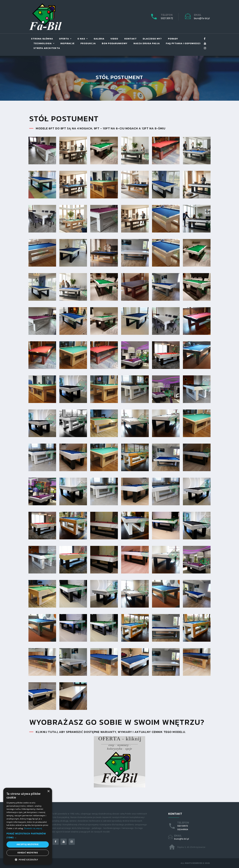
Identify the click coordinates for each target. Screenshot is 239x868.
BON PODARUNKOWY (114, 43)
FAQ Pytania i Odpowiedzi (183, 43)
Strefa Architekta (46, 48)
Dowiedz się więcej (33, 828)
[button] (28, 835)
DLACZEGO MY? (152, 38)
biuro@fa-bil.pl (202, 18)
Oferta (64, 38)
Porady (173, 38)
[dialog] (27, 826)
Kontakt (130, 38)
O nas (81, 38)
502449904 (182, 829)
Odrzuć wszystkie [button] (27, 852)
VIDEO (114, 38)
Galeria (99, 38)
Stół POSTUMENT (148, 83)
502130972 (167, 18)
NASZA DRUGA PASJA (146, 43)
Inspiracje (67, 43)
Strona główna (42, 38)
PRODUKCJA (88, 43)
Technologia (42, 43)
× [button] (48, 791)
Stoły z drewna (126, 83)
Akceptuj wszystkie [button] (28, 844)
